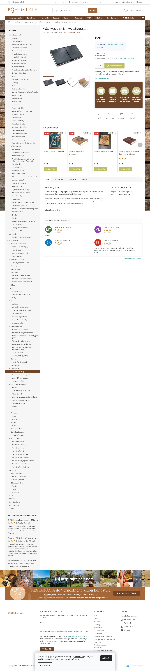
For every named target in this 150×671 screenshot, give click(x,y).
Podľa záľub (15, 438)
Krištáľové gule (17, 313)
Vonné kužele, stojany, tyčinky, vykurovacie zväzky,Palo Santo (23, 160)
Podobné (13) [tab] (58, 179)
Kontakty (86, 2)
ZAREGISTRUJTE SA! (47, 644)
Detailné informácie (102, 78)
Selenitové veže (18, 130)
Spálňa (13, 489)
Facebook (127, 623)
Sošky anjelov (17, 98)
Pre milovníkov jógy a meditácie (23, 461)
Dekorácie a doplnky (16, 35)
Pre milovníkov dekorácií (20, 457)
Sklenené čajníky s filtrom (21, 193)
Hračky (13, 298)
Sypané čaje (16, 365)
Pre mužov (15, 410)
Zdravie (14, 359)
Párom (13, 426)
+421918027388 (129, 619)
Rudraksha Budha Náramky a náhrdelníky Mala (22, 348)
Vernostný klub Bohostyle (103, 637)
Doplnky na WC (17, 231)
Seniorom (14, 419)
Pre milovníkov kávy (19, 445)
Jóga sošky (16, 105)
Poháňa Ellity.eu (101, 47)
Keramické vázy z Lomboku (22, 111)
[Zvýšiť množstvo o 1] (103, 64)
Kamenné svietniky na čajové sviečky (25, 92)
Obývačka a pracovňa (18, 476)
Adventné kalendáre (19, 48)
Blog (56, 2)
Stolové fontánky (18, 121)
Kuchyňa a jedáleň (17, 180)
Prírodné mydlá (17, 394)
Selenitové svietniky (19, 89)
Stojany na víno (17, 117)
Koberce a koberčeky (19, 243)
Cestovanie (15, 368)
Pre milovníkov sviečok (20, 454)
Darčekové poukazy (18, 432)
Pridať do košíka (116, 66)
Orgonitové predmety (19, 317)
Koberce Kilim (17, 256)
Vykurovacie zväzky (19, 170)
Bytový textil (13, 240)
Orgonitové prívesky (19, 320)
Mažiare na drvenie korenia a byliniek (25, 209)
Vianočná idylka (17, 41)
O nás (65, 2)
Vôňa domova (16, 146)
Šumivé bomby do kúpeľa (21, 391)
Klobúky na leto (17, 352)
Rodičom (14, 416)
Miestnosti (12, 470)
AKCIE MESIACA (14, 505)
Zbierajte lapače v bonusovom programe (104, 640)
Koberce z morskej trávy (20, 253)
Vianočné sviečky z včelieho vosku (24, 70)
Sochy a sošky (17, 95)
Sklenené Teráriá (18, 114)
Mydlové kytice (16, 429)
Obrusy (13, 285)
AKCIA (11, 496)
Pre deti (11, 288)
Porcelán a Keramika (19, 183)
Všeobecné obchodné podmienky (101, 646)
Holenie (14, 387)
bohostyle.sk (128, 626)
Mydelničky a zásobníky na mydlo (23, 221)
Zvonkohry (15, 215)
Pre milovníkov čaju (18, 448)
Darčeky (12, 301)
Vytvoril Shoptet (137, 666)
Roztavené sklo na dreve (20, 79)
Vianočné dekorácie (19, 63)
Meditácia (14, 304)
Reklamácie (98, 627)
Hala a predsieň (16, 473)
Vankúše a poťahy (17, 259)
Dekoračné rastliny (18, 140)
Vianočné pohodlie (18, 67)
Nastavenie (45, 665)
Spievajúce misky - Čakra (20, 307)
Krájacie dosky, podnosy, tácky (23, 202)
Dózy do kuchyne (18, 196)
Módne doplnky (16, 326)
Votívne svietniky (18, 86)
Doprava (75, 2)
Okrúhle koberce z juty (20, 247)
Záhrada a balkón (17, 212)
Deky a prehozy (16, 266)
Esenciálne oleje (18, 156)
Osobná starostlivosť (18, 384)
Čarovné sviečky (17, 323)
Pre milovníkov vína (18, 451)
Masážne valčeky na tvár (20, 400)
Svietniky (15, 83)
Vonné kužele (17, 167)
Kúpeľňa (14, 218)
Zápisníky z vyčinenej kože (21, 375)
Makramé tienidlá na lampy (21, 275)
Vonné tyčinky (17, 164)
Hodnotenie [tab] (72, 179)
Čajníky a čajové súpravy (20, 189)
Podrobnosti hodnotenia (71, 32)
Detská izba (15, 492)
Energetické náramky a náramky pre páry (25, 337)
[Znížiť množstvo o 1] (103, 67)
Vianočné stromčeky (19, 54)
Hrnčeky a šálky (17, 186)
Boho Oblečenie (14, 502)
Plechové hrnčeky (18, 381)
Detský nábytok (16, 291)
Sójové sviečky (17, 149)
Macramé (14, 272)
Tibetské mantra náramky (21, 341)
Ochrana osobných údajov (103, 650)
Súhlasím (106, 658)
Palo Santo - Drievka (19, 174)
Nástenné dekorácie (19, 73)
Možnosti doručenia (127, 59)
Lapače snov (15, 269)
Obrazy (15, 76)
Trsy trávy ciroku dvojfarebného (23, 143)
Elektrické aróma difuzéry (21, 152)
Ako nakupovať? (99, 630)
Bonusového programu (116, 44)
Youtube (127, 630)
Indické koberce (17, 250)
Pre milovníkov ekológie (20, 467)
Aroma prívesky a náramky (21, 344)
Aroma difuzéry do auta (20, 378)
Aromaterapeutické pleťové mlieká (24, 397)
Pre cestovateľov (18, 442)
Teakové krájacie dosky (20, 205)
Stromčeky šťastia (18, 124)
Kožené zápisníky (18, 372)
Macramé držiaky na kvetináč (22, 278)
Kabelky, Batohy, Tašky (20, 356)
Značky (11, 508)
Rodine (13, 422)
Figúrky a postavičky (19, 60)
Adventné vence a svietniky (22, 44)
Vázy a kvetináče (18, 108)
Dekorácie (14, 38)
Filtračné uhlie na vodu (20, 362)
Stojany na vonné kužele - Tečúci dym (25, 177)
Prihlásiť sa (47, 649)
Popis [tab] (47, 179)
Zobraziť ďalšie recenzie (132, 258)
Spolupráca (98, 634)
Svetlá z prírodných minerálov (21, 237)
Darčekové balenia (17, 435)
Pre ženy (14, 407)
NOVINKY (12, 499)
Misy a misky (16, 199)
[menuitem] (14, 18)
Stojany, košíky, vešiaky (20, 228)
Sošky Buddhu (17, 102)
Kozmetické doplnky (19, 403)
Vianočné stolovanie (19, 57)
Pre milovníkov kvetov (20, 464)
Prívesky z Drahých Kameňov (22, 333)
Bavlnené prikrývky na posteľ (21, 282)
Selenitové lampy (18, 137)
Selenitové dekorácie (19, 127)
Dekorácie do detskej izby (20, 294)
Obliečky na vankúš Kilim (20, 263)
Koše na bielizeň (17, 224)
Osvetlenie (13, 234)
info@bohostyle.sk (130, 616)
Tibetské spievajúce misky (21, 310)
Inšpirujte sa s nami (78, 578)
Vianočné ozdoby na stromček (23, 51)
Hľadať (93, 10)
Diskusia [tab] (84, 179)
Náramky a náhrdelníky (20, 329)
